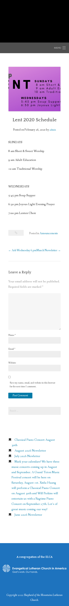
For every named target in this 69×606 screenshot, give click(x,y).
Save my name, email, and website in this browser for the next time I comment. (32, 384)
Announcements (49, 233)
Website (12, 362)
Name (12, 335)
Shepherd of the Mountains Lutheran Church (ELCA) (34, 19)
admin (53, 130)
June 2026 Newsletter (28, 515)
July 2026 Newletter (27, 456)
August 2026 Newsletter (30, 451)
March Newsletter (48, 250)
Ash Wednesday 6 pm (22, 250)
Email (11, 349)
